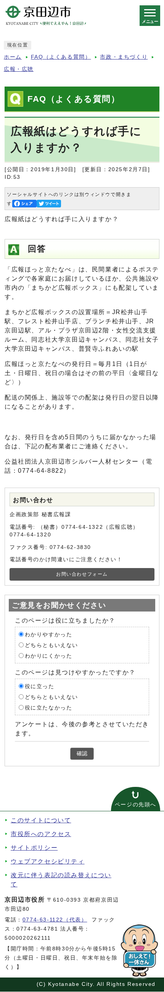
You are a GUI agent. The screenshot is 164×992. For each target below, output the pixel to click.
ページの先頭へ (135, 804)
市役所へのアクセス (41, 834)
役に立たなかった (48, 707)
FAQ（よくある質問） (61, 57)
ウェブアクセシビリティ (48, 861)
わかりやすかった (48, 634)
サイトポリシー (34, 847)
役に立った (40, 686)
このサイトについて (41, 820)
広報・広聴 (19, 69)
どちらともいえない (51, 645)
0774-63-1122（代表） (55, 920)
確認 (82, 753)
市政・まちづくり (124, 57)
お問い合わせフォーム (82, 574)
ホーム (13, 57)
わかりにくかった (48, 655)
